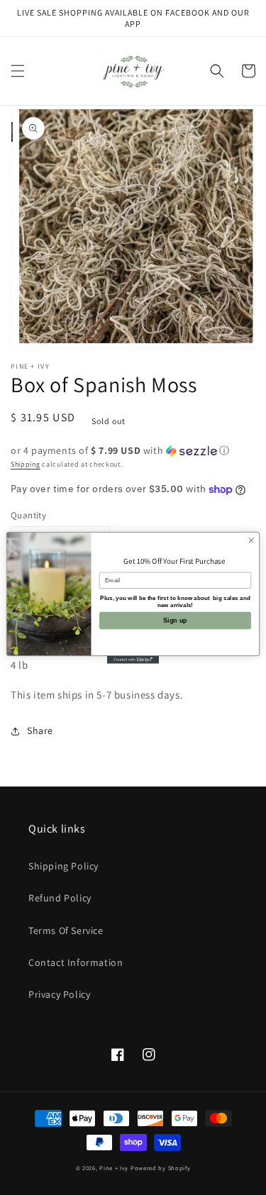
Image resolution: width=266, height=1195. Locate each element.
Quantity (28, 515)
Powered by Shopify (161, 1168)
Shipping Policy (63, 866)
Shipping (25, 464)
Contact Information (75, 962)
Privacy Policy (59, 994)
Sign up (175, 619)
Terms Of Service (66, 930)
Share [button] (40, 730)
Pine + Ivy (113, 1168)
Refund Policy (60, 897)
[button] (17, 71)
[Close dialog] (251, 539)
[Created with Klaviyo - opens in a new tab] (133, 659)
